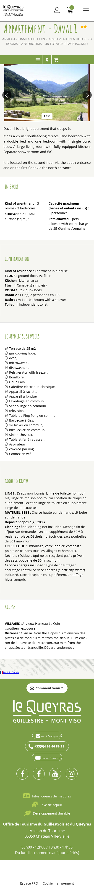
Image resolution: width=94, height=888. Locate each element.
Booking (56, 59)
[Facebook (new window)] (22, 773)
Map (46, 59)
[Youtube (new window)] (55, 773)
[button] (70, 10)
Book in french (11, 672)
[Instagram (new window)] (71, 773)
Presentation (37, 59)
